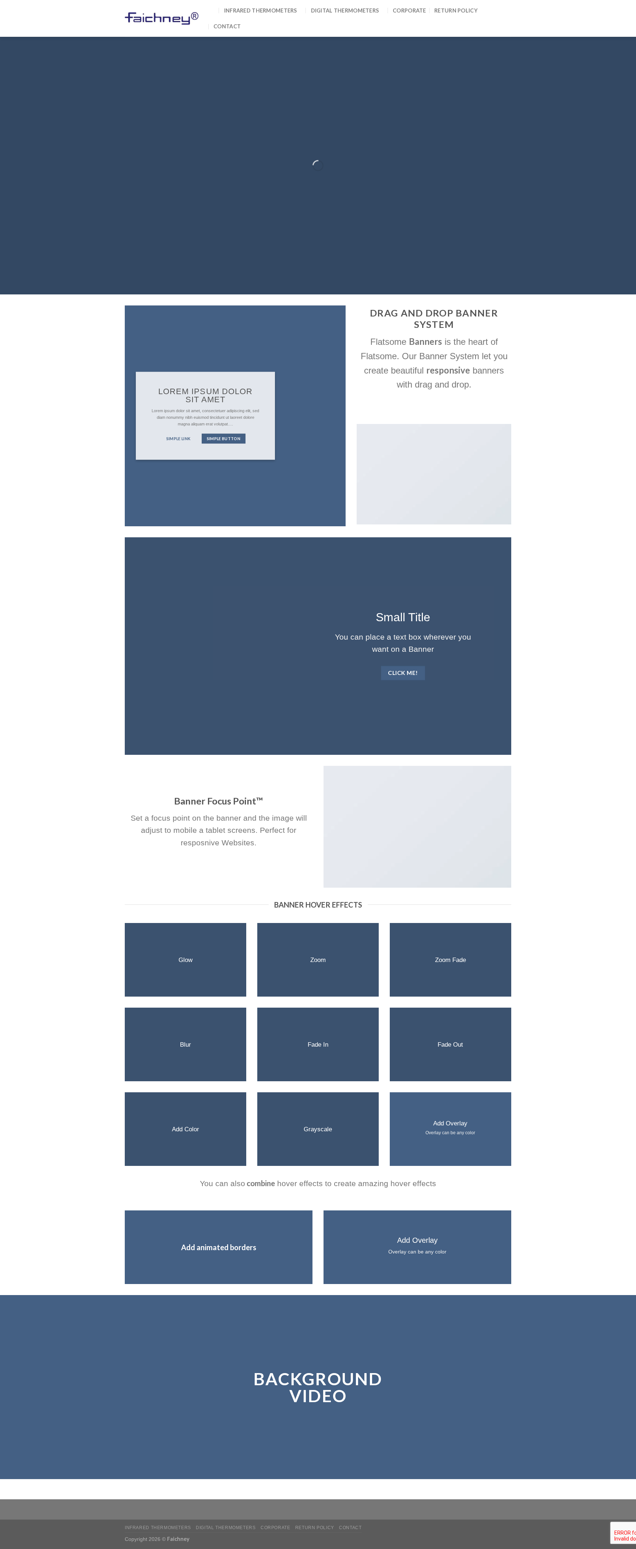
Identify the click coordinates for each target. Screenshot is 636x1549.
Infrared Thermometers (260, 10)
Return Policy (456, 10)
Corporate (409, 10)
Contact (227, 26)
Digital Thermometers (345, 10)
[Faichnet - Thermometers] (161, 18)
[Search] (212, 10)
